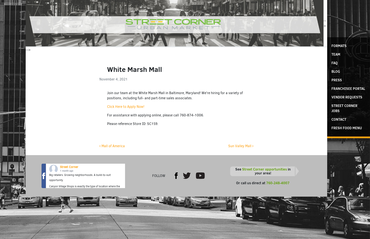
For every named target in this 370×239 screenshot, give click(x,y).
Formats (339, 45)
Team (335, 54)
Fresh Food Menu (346, 128)
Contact (338, 119)
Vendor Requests (346, 97)
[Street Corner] (175, 23)
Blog (335, 71)
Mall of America (113, 146)
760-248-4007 (277, 183)
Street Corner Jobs (344, 108)
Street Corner (69, 167)
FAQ (334, 63)
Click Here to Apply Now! (125, 106)
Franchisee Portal (348, 88)
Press (336, 80)
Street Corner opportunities (264, 169)
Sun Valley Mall (240, 146)
